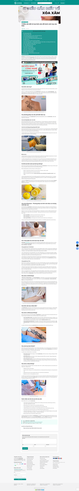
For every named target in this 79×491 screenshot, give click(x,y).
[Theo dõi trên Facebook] (53, 458)
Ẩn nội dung (42, 31)
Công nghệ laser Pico (28, 45)
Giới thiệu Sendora (55, 464)
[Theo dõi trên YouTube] (61, 458)
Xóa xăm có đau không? (28, 51)
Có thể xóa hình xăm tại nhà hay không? (31, 40)
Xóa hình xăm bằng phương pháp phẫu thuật (32, 38)
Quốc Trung (23, 28)
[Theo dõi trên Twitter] (57, 458)
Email (35, 444)
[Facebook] (77, 243)
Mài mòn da (26, 39)
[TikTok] (77, 245)
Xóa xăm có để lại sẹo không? (29, 49)
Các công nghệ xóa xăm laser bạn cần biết (32, 43)
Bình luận (23, 438)
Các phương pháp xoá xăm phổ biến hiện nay (32, 35)
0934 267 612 (21, 458)
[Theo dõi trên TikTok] (56, 458)
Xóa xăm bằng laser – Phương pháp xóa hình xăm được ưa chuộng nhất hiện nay (39, 41)
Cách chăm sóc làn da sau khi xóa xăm (31, 52)
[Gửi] (51, 3)
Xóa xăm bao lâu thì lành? (28, 50)
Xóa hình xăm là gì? (27, 34)
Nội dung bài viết (27, 33)
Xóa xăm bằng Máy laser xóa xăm (30, 36)
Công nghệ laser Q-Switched (29, 44)
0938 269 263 (20, 459)
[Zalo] (77, 248)
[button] (57, 3)
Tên (22, 444)
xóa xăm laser (27, 242)
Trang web (47, 444)
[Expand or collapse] (56, 31)
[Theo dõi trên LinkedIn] (60, 458)
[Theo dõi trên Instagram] (54, 458)
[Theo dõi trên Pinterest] (58, 458)
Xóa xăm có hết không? (28, 46)
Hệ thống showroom (55, 465)
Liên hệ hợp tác (55, 468)
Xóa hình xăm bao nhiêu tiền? (29, 48)
